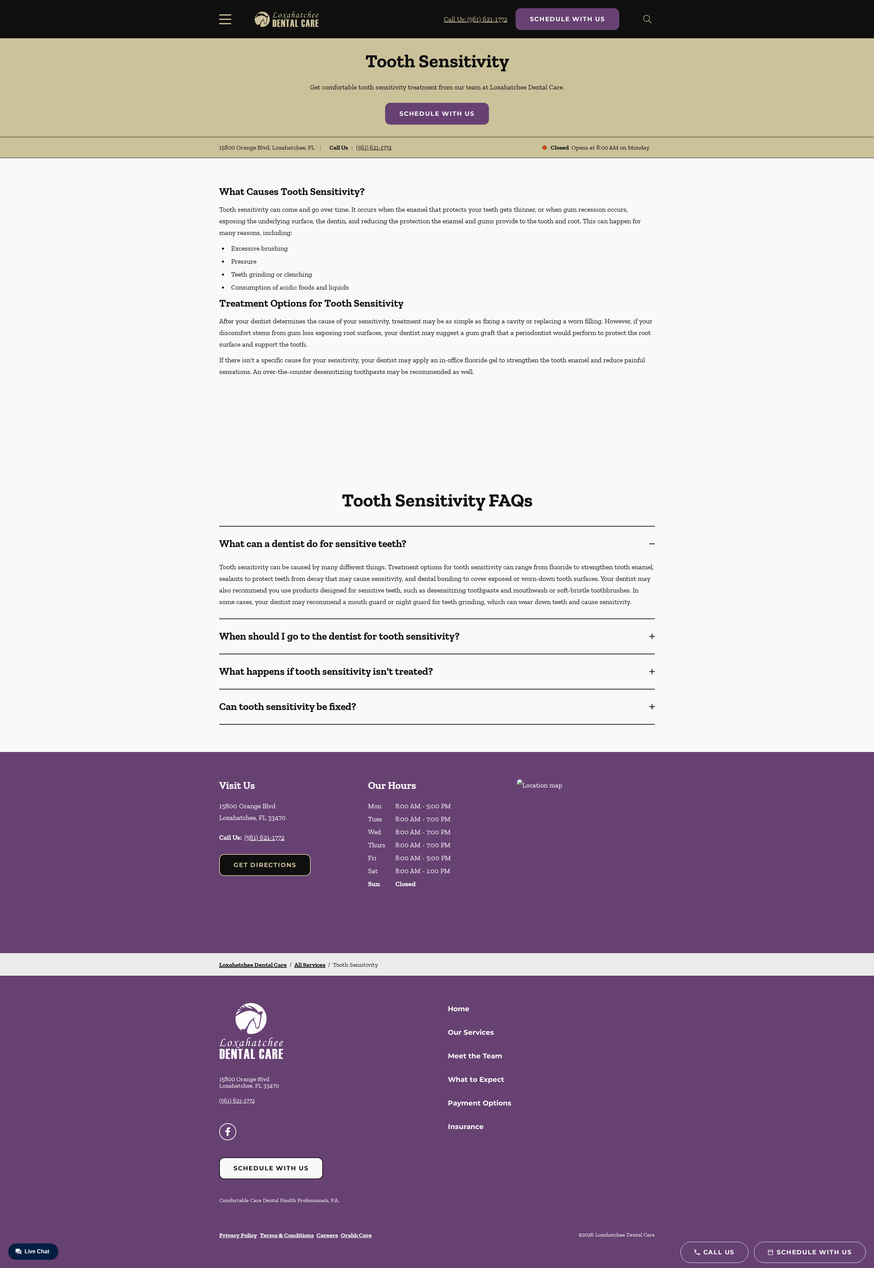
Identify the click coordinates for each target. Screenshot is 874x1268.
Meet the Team (475, 1056)
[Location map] (586, 852)
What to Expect (476, 1079)
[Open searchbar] (647, 19)
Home (458, 1009)
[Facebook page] (227, 1131)
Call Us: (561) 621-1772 (475, 19)
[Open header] (226, 19)
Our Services (471, 1032)
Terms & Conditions (287, 1235)
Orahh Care (356, 1235)
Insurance (466, 1127)
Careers (327, 1235)
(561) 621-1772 (374, 147)
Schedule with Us (567, 19)
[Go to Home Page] (287, 19)
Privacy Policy (238, 1235)
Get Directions (265, 865)
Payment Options (479, 1103)
